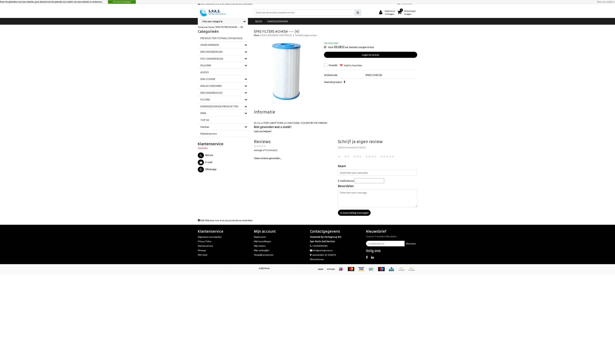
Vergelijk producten (264, 254)
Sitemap (202, 250)
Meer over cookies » (606, 2)
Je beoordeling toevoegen (354, 212)
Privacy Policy (204, 241)
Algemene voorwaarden (210, 236)
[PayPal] (403, 270)
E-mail (346, 180)
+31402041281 (320, 245)
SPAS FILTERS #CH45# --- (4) (229, 27)
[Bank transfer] (322, 270)
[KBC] (392, 270)
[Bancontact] (372, 270)
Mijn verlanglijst (261, 250)
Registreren (260, 236)
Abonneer (411, 243)
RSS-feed (202, 254)
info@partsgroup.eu (323, 250)
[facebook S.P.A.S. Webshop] (367, 257)
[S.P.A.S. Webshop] (212, 12)
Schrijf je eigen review (306, 35)
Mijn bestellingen (262, 241)
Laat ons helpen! (262, 131)
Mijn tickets (260, 245)
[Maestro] (382, 270)
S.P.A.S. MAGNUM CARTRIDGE (276, 35)
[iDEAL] (342, 270)
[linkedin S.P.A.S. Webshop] (372, 257)
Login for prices (370, 54)
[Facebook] (344, 81)
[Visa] (362, 270)
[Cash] (332, 270)
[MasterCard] (352, 270)
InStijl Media (264, 268)
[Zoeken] (358, 12)
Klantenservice (205, 245)
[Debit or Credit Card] (412, 270)
